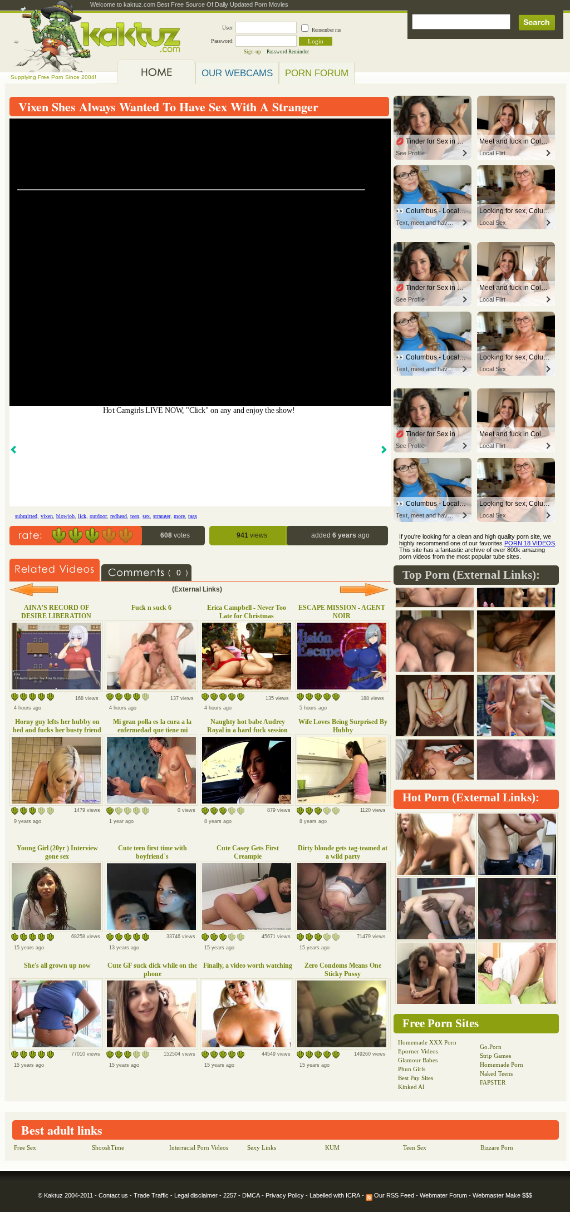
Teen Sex (414, 1147)
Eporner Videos (418, 1051)
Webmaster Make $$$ (502, 1195)
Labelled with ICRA (334, 1195)
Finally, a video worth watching (247, 965)
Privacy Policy (285, 1195)
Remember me (326, 30)
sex (146, 516)
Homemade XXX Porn (427, 1042)
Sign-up (252, 52)
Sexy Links (261, 1147)
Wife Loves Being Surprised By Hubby (342, 726)
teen (134, 516)
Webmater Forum (443, 1195)
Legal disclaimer (196, 1195)
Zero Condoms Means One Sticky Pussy (342, 970)
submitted (26, 516)
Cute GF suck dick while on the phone (152, 970)
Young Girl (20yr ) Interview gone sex (57, 852)
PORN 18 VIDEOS (529, 543)
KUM (332, 1147)
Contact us (113, 1195)
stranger (161, 516)
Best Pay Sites (415, 1078)
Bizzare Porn (496, 1147)
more (179, 516)
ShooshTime (108, 1147)
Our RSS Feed (393, 1195)
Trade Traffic (151, 1195)
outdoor (98, 516)
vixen (47, 516)
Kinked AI (411, 1086)
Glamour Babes (418, 1060)
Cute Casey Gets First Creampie (248, 852)
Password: (222, 41)
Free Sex (25, 1147)
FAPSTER (492, 1082)
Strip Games (495, 1055)
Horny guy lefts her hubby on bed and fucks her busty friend (57, 726)
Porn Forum (316, 73)
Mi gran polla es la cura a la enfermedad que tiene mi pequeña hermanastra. (152, 730)
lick (82, 516)
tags (192, 516)
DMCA (251, 1195)
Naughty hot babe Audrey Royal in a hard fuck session (247, 726)
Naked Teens (496, 1073)
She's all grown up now (57, 965)
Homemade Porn (501, 1064)
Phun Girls (411, 1069)
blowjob (65, 516)
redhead (118, 516)
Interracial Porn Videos (198, 1147)
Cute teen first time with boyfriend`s (152, 852)
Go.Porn (491, 1046)
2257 (230, 1195)
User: (228, 27)
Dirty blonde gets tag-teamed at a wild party (342, 852)
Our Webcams (237, 73)
